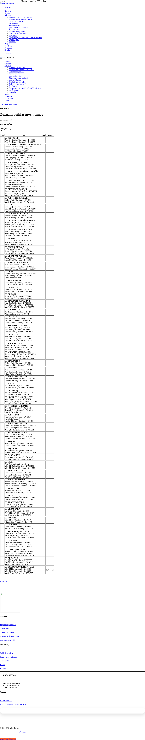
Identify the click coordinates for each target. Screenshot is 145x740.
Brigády (7, 94)
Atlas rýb (12, 92)
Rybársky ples (14, 90)
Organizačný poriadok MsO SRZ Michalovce (25, 88)
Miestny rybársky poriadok (18, 78)
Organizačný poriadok (8, 625)
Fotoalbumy (9, 98)
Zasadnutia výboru (15, 76)
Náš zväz (8, 66)
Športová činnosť (15, 80)
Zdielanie (3, 581)
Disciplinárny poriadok (17, 82)
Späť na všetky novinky (8, 104)
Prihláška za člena (6, 653)
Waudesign (23, 732)
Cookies (3, 669)
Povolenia (8, 96)
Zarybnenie (13, 86)
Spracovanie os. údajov (8, 657)
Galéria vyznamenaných (17, 84)
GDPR (2, 665)
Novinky (8, 62)
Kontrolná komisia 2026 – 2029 (20, 68)
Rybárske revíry (14, 74)
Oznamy (8, 64)
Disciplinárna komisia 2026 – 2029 (21, 70)
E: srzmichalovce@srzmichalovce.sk (13, 704)
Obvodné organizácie (16, 72)
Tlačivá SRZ (5, 661)
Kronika (7, 100)
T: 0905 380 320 (6, 701)
